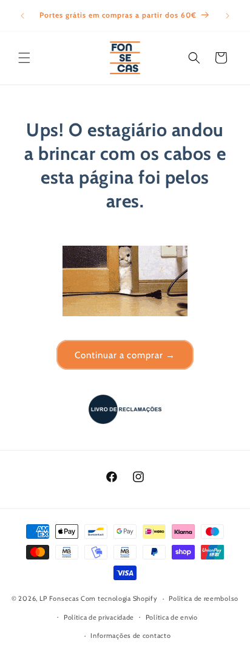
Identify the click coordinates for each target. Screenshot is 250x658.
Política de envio (172, 617)
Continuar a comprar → (125, 355)
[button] (24, 57)
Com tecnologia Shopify (119, 598)
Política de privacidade (99, 617)
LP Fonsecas (59, 598)
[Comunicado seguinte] (227, 15)
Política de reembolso (203, 598)
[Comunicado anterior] (22, 15)
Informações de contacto (130, 635)
